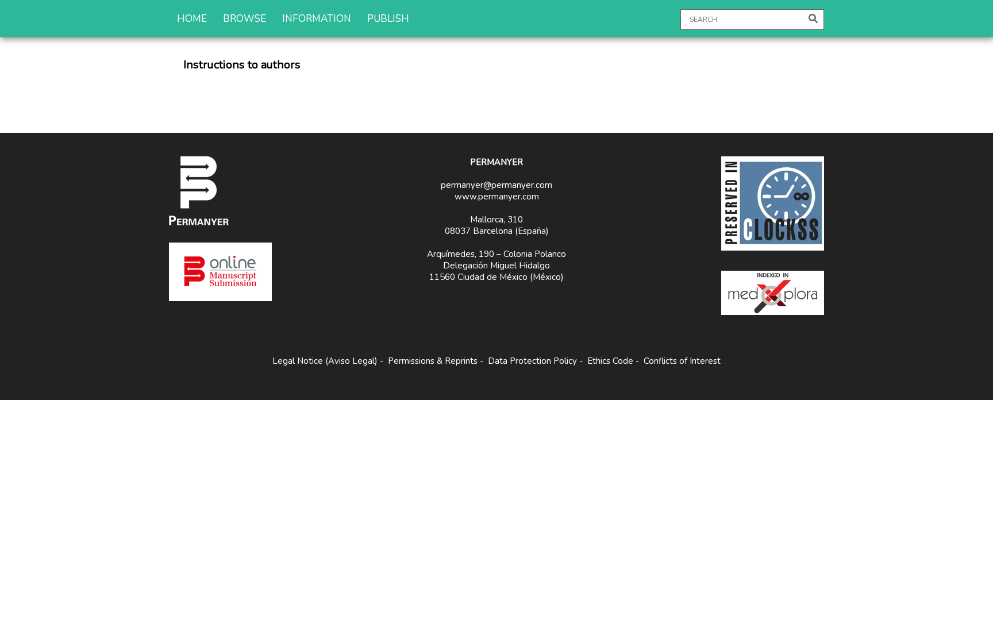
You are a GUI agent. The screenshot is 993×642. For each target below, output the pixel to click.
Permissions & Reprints (433, 361)
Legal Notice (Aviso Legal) (325, 361)
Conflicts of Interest (682, 361)
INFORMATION (316, 18)
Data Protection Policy (532, 361)
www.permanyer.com (497, 196)
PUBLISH (388, 18)
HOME (192, 18)
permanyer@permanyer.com (496, 185)
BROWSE (244, 18)
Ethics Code (610, 361)
